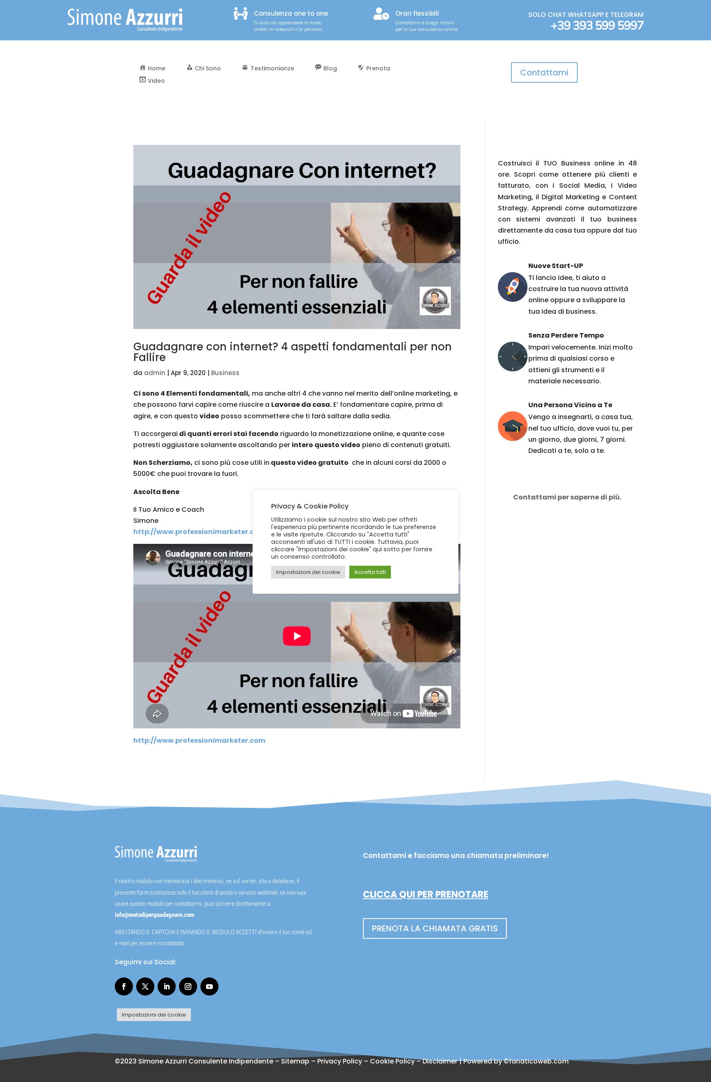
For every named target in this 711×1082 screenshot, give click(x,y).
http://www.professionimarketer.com (199, 531)
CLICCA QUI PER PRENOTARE (425, 894)
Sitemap (295, 1061)
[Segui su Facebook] (124, 986)
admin (154, 372)
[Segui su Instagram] (188, 986)
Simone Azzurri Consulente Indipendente (205, 1061)
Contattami (544, 72)
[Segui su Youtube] (209, 986)
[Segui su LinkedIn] (167, 986)
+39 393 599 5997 (597, 25)
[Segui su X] (145, 986)
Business (225, 372)
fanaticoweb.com (539, 1061)
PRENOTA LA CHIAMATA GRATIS (435, 928)
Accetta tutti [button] (370, 572)
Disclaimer (440, 1061)
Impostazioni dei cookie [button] (154, 1015)
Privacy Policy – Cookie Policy (366, 1061)
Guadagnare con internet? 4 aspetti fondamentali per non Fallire (292, 352)
